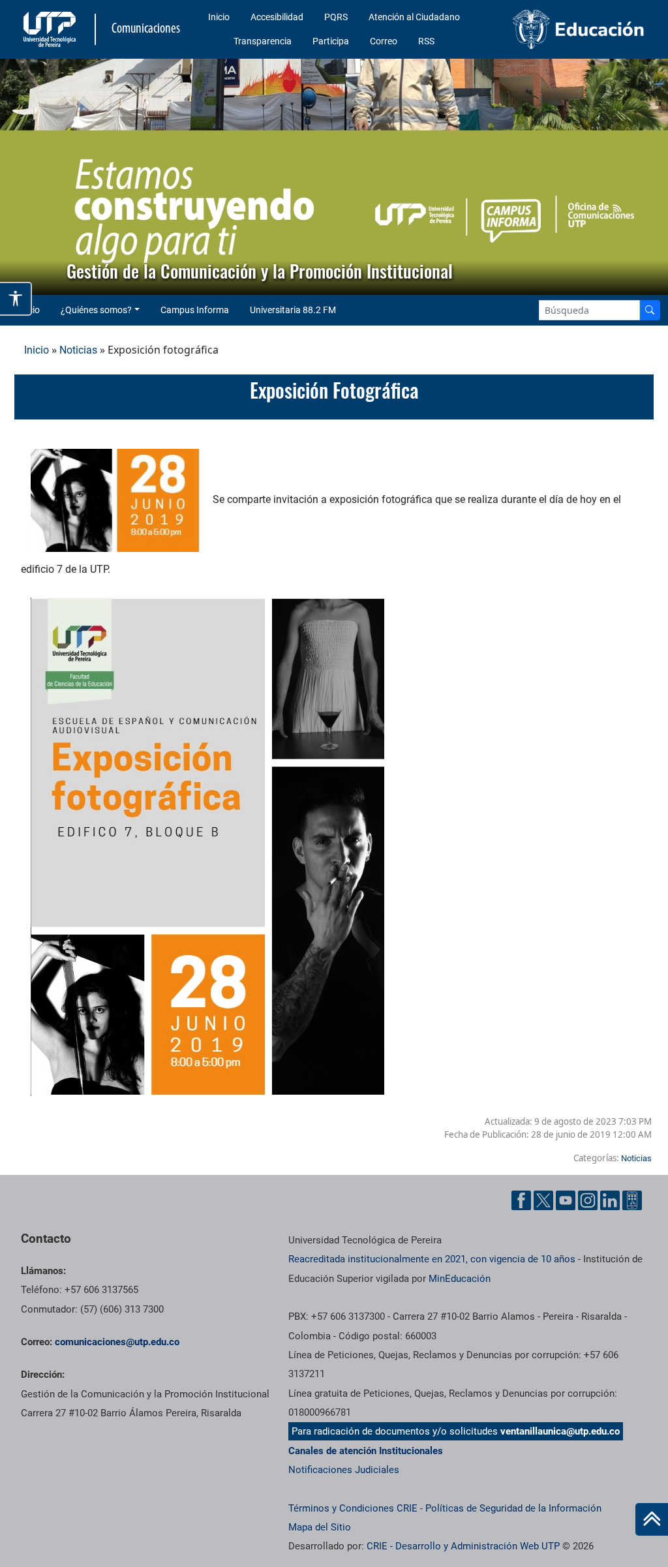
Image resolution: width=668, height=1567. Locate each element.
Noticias (78, 350)
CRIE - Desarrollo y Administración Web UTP (463, 1546)
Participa (330, 41)
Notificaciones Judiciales (343, 1470)
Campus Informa (194, 310)
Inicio (219, 17)
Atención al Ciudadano (414, 17)
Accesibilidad (276, 17)
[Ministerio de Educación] (578, 29)
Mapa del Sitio (319, 1527)
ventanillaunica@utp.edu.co (560, 1431)
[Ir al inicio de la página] (651, 1519)
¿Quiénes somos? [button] (96, 310)
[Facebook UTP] (521, 1200)
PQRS (336, 17)
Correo (383, 41)
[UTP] (51, 29)
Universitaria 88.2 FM (293, 310)
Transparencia (263, 41)
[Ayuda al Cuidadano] (632, 1200)
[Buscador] (649, 310)
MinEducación (460, 1279)
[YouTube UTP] (565, 1200)
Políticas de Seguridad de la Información (513, 1508)
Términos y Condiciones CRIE (353, 1508)
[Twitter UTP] (543, 1200)
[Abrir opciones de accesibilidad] (16, 298)
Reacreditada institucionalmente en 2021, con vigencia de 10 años (431, 1259)
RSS (426, 41)
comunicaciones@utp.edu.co (117, 1342)
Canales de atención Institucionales (365, 1451)
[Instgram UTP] (588, 1200)
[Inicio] (651, 1519)
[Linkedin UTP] (610, 1200)
